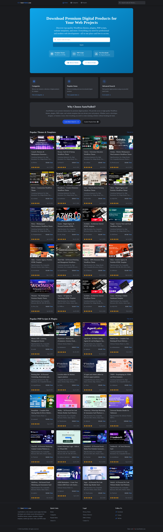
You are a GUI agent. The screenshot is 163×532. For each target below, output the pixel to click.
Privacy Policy (87, 512)
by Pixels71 (61, 162)
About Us (53, 520)
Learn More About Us (70, 122)
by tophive (34, 493)
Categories (53, 515)
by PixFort (34, 162)
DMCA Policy (87, 517)
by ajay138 (113, 421)
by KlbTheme (114, 234)
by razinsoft (34, 419)
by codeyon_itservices (64, 457)
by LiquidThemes (62, 270)
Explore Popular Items (90, 122)
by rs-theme (87, 162)
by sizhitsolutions (115, 347)
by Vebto (60, 385)
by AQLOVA (113, 198)
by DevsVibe (87, 198)
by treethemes (61, 198)
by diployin (87, 349)
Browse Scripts (92, 62)
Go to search (105, 95)
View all (129, 132)
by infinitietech (62, 347)
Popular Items (54, 517)
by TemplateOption (36, 234)
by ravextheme (88, 234)
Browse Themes (74, 62)
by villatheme (113, 385)
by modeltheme (114, 457)
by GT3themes (88, 270)
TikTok (119, 518)
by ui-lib (33, 349)
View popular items (72, 95)
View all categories (37, 95)
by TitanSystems (62, 421)
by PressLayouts (114, 162)
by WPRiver (61, 306)
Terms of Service (87, 515)
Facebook (120, 512)
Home (52, 512)
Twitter (119, 515)
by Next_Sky (34, 306)
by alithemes (113, 270)
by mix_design (62, 234)
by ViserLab (34, 457)
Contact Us (86, 520)
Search (81, 45)
